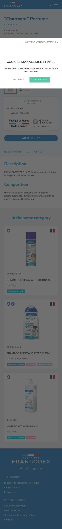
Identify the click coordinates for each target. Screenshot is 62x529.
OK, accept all (41, 80)
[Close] (31, 264)
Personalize (18, 80)
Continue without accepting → (41, 42)
